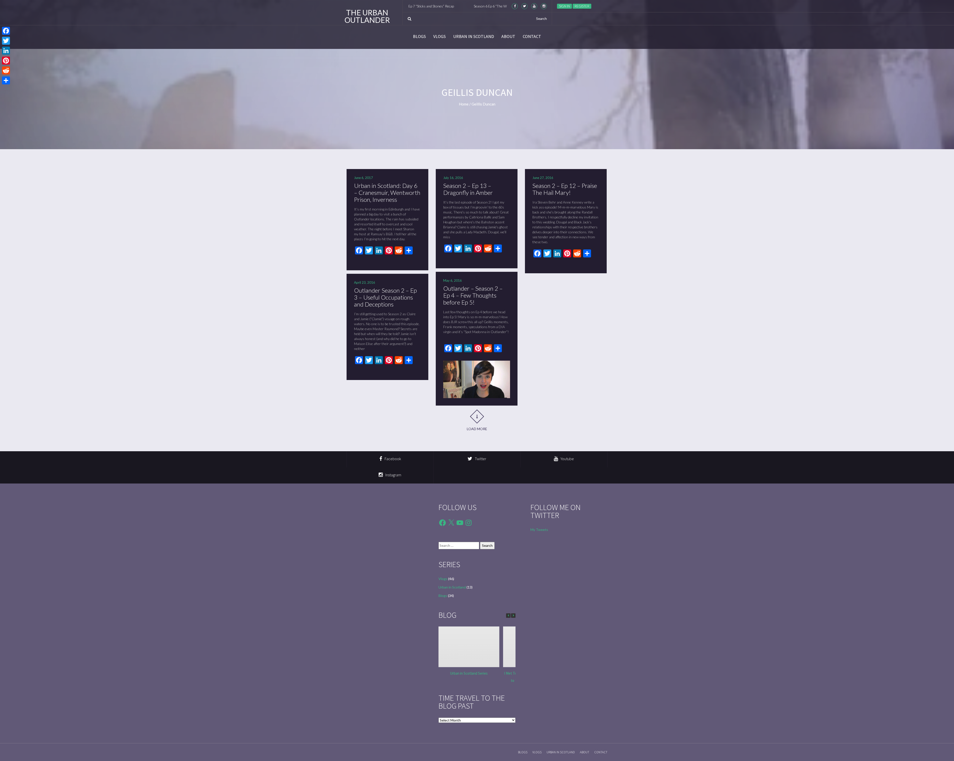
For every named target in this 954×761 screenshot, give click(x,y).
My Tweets (539, 529)
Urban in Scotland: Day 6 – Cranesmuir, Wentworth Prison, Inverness (387, 192)
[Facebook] (6, 31)
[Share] (6, 80)
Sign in (564, 6)
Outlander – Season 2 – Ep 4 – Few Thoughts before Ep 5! (473, 295)
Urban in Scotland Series (469, 673)
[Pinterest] (6, 61)
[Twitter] (6, 41)
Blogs (419, 36)
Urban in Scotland (473, 36)
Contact (532, 36)
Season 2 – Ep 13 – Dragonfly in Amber (468, 189)
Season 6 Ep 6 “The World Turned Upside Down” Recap (469, 6)
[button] (513, 615)
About (508, 36)
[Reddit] (6, 70)
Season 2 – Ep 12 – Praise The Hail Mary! (564, 189)
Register (582, 6)
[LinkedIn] (6, 51)
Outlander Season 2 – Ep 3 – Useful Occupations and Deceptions (385, 297)
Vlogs (439, 36)
